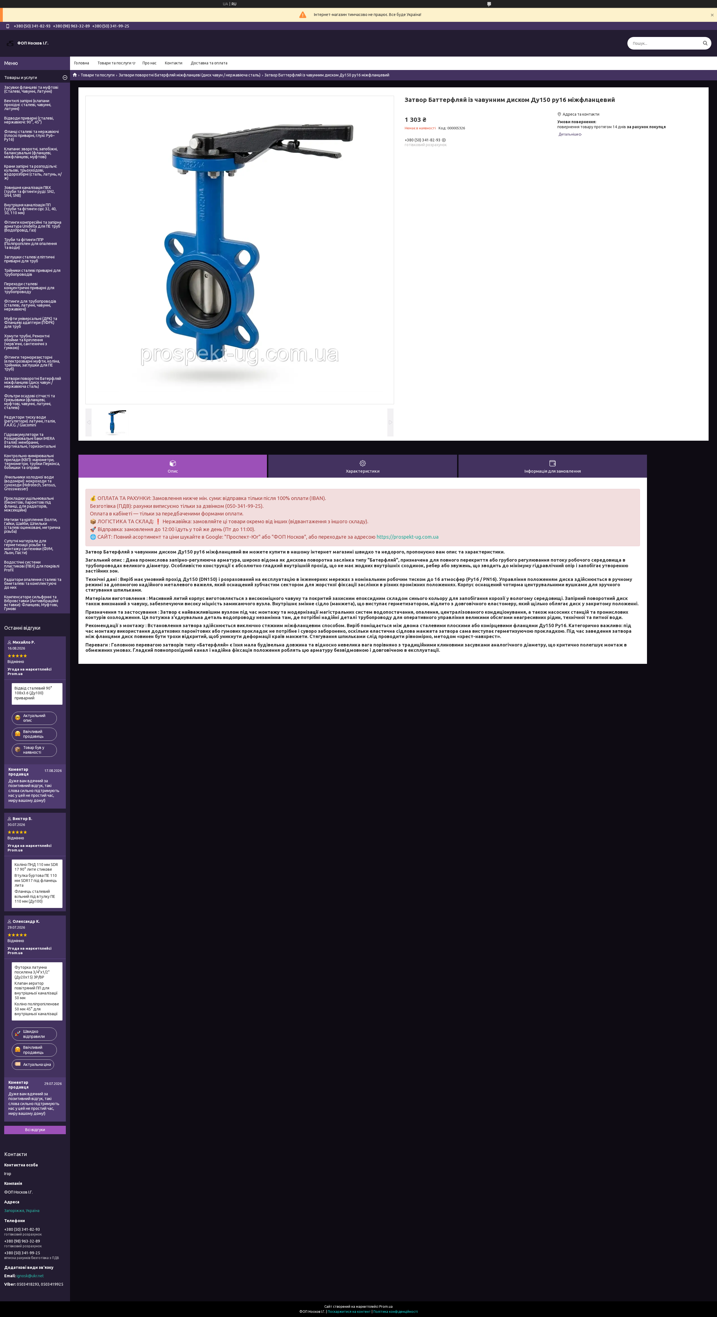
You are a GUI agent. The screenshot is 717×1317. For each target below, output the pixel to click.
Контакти (173, 63)
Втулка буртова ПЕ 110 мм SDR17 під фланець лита (36, 880)
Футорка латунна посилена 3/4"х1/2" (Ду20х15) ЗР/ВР (32, 972)
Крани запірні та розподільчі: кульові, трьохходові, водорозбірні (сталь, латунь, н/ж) (33, 172)
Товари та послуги (114, 63)
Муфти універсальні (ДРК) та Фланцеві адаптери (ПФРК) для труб (30, 322)
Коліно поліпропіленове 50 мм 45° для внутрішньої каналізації (37, 1009)
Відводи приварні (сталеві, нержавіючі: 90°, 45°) (29, 120)
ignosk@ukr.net (30, 1276)
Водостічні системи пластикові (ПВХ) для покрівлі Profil (31, 566)
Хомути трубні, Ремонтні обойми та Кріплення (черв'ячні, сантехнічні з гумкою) (27, 342)
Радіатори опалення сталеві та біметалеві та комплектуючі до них (32, 583)
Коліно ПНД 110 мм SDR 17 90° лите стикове (36, 867)
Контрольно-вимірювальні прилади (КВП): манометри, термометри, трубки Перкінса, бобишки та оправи (32, 462)
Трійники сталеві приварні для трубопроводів (32, 272)
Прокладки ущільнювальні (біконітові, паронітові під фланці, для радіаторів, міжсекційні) (29, 504)
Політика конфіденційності (395, 1311)
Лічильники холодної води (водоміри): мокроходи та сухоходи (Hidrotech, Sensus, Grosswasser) (30, 483)
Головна (81, 63)
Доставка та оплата (209, 63)
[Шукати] (705, 43)
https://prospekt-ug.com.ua (408, 537)
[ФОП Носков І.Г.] (10, 43)
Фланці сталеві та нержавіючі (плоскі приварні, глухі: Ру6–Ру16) (31, 135)
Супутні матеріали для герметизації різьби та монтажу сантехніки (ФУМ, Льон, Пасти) (28, 547)
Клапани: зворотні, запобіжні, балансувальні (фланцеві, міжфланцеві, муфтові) (31, 153)
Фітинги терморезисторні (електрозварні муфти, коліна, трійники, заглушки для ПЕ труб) (32, 363)
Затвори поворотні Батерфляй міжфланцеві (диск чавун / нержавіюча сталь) (189, 75)
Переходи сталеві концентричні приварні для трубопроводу (29, 288)
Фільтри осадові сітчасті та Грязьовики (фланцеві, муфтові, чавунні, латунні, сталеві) (29, 402)
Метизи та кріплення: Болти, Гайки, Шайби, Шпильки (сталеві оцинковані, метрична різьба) (32, 525)
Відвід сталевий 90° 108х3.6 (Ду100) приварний (33, 693)
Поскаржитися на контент (349, 1311)
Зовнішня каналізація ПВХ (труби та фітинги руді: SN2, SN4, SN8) (29, 191)
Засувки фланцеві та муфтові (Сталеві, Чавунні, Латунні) (31, 89)
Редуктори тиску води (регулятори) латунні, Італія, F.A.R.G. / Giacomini (30, 421)
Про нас (150, 63)
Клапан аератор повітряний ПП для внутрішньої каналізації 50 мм (36, 990)
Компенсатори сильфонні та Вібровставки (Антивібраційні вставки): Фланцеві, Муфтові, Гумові (31, 603)
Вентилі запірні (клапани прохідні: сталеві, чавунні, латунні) (27, 105)
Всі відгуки (35, 1129)
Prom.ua (386, 1306)
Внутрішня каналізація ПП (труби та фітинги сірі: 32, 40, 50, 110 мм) (30, 209)
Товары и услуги (20, 77)
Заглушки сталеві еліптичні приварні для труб (29, 259)
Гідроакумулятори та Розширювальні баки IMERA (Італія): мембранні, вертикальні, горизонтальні (30, 440)
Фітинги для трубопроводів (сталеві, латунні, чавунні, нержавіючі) (30, 305)
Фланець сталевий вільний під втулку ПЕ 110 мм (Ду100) (35, 896)
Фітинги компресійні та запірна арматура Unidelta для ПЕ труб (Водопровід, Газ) (32, 226)
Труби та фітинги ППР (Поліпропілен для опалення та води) (30, 243)
